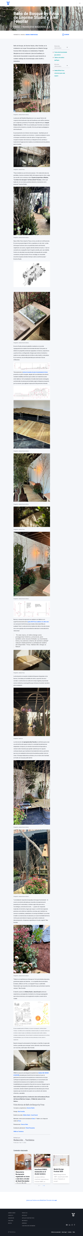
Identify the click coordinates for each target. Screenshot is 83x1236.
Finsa (19, 1121)
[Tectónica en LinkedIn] (69, 1225)
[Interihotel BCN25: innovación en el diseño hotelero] (42, 1161)
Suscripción (11, 1218)
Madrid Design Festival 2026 (59, 1170)
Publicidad (10, 1220)
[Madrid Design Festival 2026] (61, 1160)
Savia (33, 1118)
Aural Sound (34, 1115)
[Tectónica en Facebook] (74, 1225)
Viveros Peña (24, 1124)
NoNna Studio (26, 1115)
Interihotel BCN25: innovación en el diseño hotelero (41, 1171)
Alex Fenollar (21, 1111)
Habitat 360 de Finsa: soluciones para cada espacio (59, 73)
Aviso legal (64, 1232)
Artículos (24, 1215)
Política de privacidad (55, 1232)
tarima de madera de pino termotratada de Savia (35, 372)
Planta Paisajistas (30, 1128)
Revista (10, 1223)
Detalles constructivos (28, 1218)
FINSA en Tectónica (19, 1131)
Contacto (10, 1215)
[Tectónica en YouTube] (66, 1225)
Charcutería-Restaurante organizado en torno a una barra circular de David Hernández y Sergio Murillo (23, 1177)
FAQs (74, 1232)
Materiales (24, 1220)
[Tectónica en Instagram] (71, 1225)
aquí (56, 1200)
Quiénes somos (11, 1212)
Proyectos (24, 1212)
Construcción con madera (28, 1225)
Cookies (69, 1232)
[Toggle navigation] (80, 3)
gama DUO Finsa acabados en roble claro (38, 621)
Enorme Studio (31, 1108)
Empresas (24, 1223)
